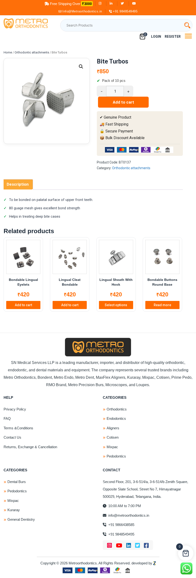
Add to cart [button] (23, 305)
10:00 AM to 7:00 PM (124, 506)
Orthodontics (117, 409)
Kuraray (13, 510)
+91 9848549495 (125, 11)
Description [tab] (18, 184)
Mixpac (112, 447)
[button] (81, 66)
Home (8, 52)
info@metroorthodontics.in (128, 515)
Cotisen (113, 437)
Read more (162, 305)
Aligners (113, 428)
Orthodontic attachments (32, 52)
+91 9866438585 (120, 525)
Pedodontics (116, 456)
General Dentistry (21, 519)
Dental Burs (16, 482)
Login (156, 36)
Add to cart (123, 102)
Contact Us (12, 437)
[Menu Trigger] (188, 35)
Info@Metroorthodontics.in (82, 11)
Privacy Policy (15, 409)
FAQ (7, 418)
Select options (116, 305)
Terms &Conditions (18, 428)
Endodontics (116, 418)
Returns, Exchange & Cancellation (30, 447)
